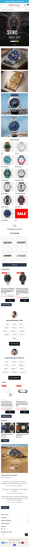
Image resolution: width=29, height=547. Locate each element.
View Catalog (2, 5)
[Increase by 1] (4, 299)
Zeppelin (7, 334)
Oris (21, 324)
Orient (21, 327)
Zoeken (26, 9)
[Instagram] (1, 528)
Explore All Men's (14, 343)
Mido (22, 334)
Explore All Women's (14, 377)
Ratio (5, 331)
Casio (14, 324)
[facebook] (4, 528)
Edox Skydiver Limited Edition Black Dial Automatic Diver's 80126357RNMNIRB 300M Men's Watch (8, 290)
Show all (14, 264)
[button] (12, 45)
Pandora (23, 372)
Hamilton (22, 331)
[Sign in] (24, 5)
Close (27, 1)
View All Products (6, 304)
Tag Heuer (12, 331)
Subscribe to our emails (6, 532)
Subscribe (26, 534)
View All (5, 440)
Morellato (14, 372)
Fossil (13, 365)
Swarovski (5, 372)
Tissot (6, 327)
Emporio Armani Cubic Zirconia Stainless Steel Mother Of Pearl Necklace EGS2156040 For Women (7, 403)
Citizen (14, 327)
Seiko (7, 324)
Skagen (21, 365)
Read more (3, 437)
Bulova (14, 334)
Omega (14, 338)
